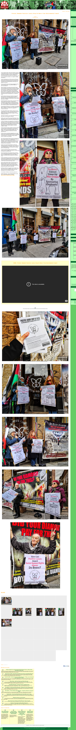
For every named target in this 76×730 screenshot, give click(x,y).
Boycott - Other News (66, 11)
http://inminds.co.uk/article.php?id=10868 (7, 175)
